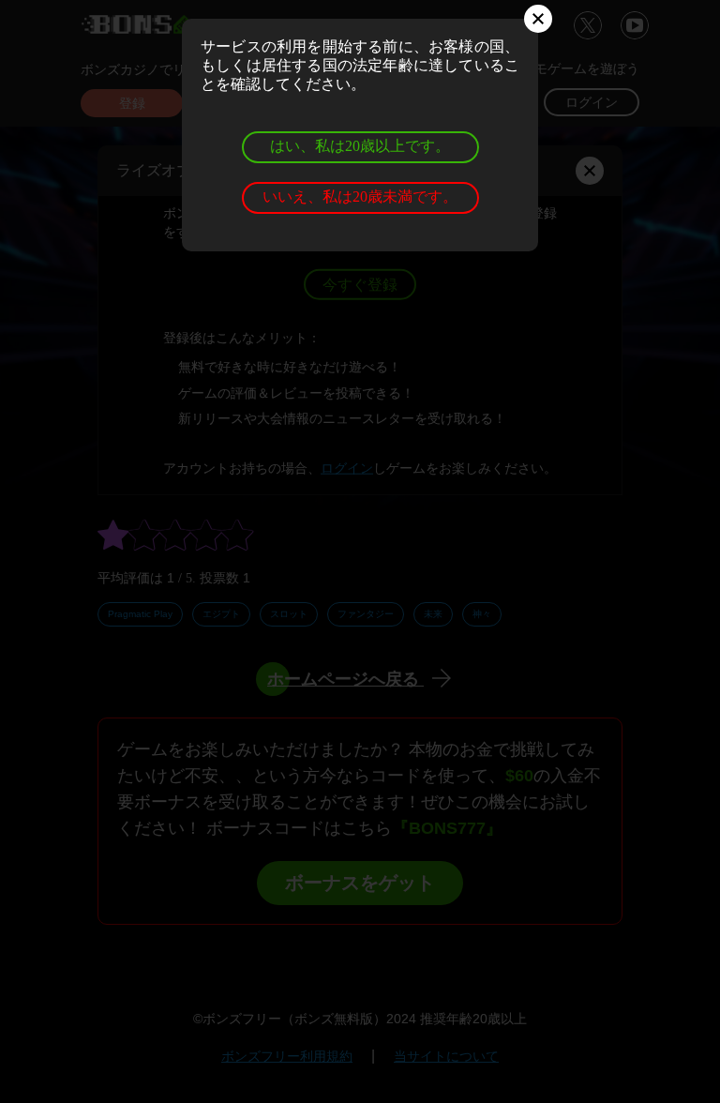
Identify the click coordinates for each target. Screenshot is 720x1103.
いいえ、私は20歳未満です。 (360, 196)
